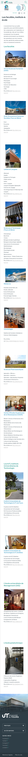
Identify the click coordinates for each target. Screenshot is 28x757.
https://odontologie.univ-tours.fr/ (15, 341)
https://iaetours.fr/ (17, 621)
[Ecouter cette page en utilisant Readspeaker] (25, 13)
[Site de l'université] (9, 716)
